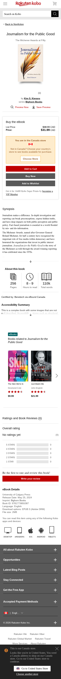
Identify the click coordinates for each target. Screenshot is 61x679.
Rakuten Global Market (20, 638)
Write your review (30, 478)
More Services (20, 643)
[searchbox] (30, 14)
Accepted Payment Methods (20, 601)
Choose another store (27, 674)
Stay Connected (13, 579)
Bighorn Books (34, 102)
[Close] (57, 648)
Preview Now (21, 107)
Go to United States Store (34, 668)
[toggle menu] (5, 3)
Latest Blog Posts (14, 569)
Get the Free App (13, 590)
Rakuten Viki (20, 634)
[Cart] (54, 3)
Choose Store (30, 158)
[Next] (56, 375)
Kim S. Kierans (32, 98)
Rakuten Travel (43, 638)
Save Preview (43, 107)
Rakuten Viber (37, 634)
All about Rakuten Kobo (18, 549)
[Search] (55, 14)
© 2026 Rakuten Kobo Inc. (16, 622)
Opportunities (11, 559)
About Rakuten (38, 643)
